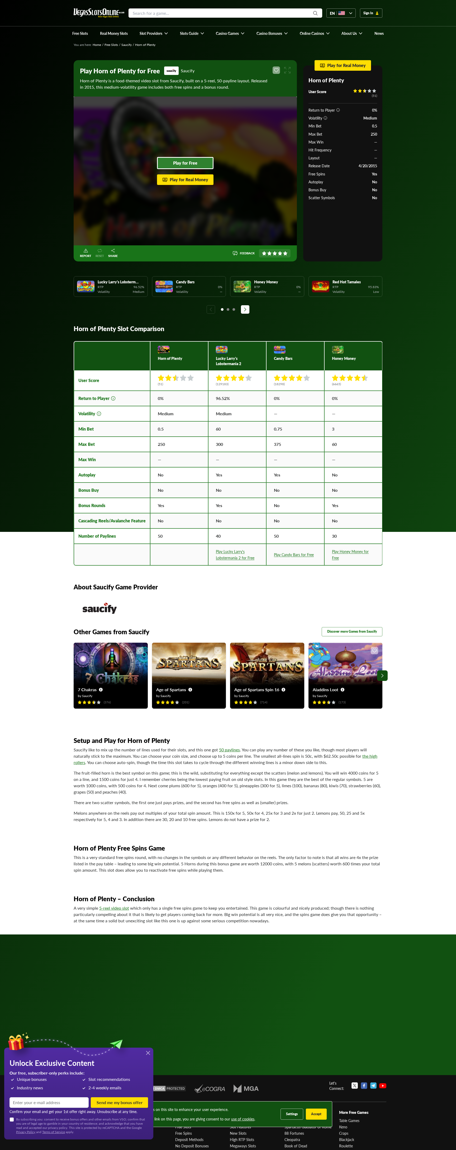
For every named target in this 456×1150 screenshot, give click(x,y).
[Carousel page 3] (233, 309)
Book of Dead (295, 1145)
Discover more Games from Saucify (352, 631)
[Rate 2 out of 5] (269, 253)
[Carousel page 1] (222, 309)
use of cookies (242, 1119)
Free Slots (111, 44)
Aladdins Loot (325, 689)
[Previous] (211, 309)
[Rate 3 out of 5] (275, 253)
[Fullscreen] (287, 70)
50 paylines (229, 750)
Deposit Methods (189, 1139)
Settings (292, 1114)
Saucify (126, 44)
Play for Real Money (189, 179)
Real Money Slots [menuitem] (114, 33)
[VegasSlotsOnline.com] (99, 13)
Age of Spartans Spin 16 (256, 689)
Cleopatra (292, 1139)
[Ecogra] (209, 1088)
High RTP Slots (242, 1139)
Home (97, 44)
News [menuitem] (379, 33)
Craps (343, 1133)
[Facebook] (364, 1085)
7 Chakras (87, 689)
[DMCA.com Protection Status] (167, 1088)
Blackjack (346, 1139)
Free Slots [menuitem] (80, 33)
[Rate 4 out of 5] (280, 253)
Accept (316, 1114)
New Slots (238, 1133)
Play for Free (185, 163)
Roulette (346, 1145)
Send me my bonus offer (119, 1102)
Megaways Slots (243, 1145)
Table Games (349, 1120)
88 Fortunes (294, 1133)
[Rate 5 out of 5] (285, 253)
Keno (343, 1126)
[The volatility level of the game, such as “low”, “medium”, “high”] (325, 118)
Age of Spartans (171, 689)
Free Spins (183, 1133)
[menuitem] (154, 33)
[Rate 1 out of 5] (264, 253)
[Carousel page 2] (228, 309)
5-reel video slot (114, 908)
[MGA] (246, 1088)
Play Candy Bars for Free (294, 554)
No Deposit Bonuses (192, 1145)
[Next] (245, 309)
